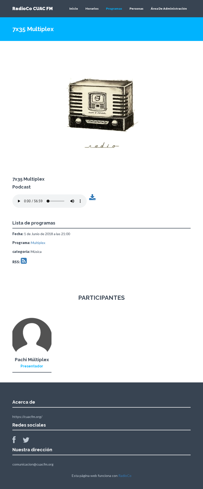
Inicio (73, 8)
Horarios (92, 8)
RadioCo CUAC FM (32, 8)
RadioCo (124, 475)
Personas (136, 8)
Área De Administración (169, 8)
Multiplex (38, 243)
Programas (114, 8)
